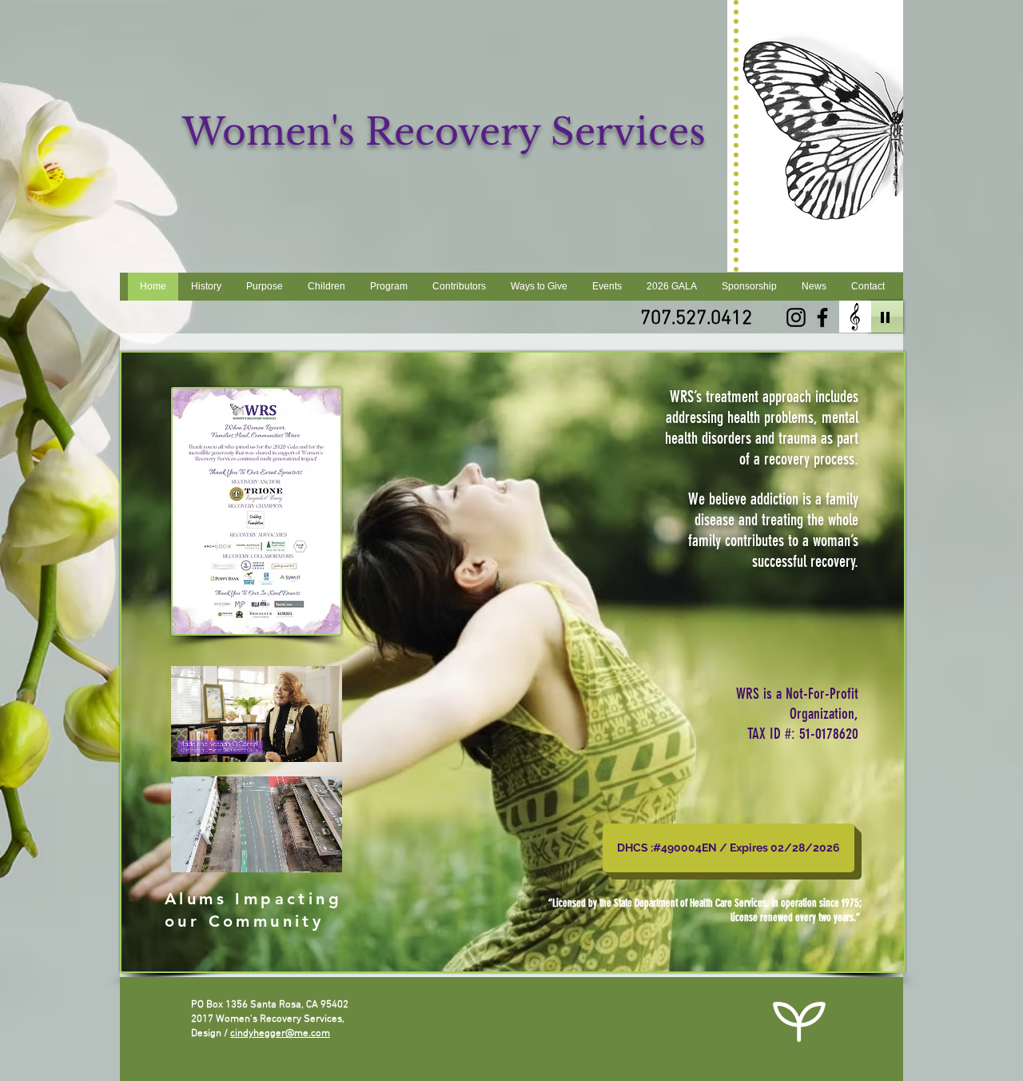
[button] (321, 854)
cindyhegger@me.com (280, 1033)
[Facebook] (822, 317)
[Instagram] (796, 317)
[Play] (885, 317)
